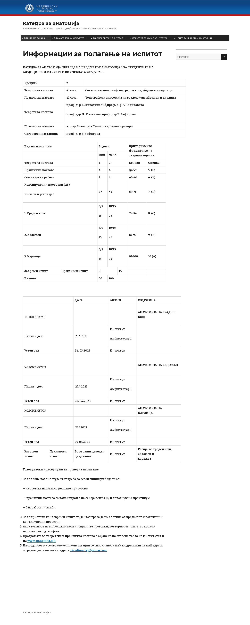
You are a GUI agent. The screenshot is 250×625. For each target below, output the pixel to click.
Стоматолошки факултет (69, 38)
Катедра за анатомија (51, 23)
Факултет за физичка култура (150, 38)
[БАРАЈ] (224, 57)
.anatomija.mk (45, 540)
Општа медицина (35, 38)
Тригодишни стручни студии (194, 38)
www (31, 540)
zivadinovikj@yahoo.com (88, 550)
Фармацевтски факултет (108, 38)
